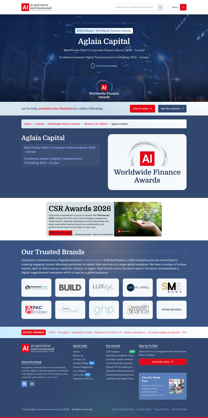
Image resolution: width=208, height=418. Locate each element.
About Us (78, 355)
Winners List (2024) (95, 123)
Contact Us (79, 359)
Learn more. (52, 377)
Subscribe (78, 374)
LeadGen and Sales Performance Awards (120, 378)
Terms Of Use (179, 409)
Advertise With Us (83, 378)
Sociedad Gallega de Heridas (122, 332)
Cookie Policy (144, 409)
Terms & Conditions (123, 409)
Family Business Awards (119, 363)
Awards (39, 123)
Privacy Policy (161, 409)
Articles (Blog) (80, 363)
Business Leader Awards (119, 359)
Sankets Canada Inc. (93, 332)
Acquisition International (49, 409)
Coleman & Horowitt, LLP (66, 332)
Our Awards (79, 370)
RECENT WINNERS (33, 332)
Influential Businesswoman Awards (120, 374)
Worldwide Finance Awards (64, 123)
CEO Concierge (148, 332)
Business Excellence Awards (120, 355)
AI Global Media (92, 260)
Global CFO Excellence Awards (120, 367)
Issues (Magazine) (82, 367)
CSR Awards (112, 351)
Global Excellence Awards (120, 370)
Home (27, 123)
